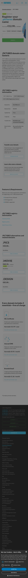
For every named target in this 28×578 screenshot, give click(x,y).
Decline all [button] (14, 572)
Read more (24, 559)
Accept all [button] (14, 569)
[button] (14, 575)
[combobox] (26, 551)
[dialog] (14, 564)
